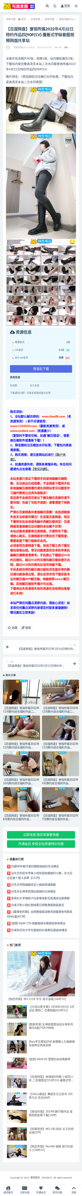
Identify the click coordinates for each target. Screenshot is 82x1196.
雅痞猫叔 (35, 1177)
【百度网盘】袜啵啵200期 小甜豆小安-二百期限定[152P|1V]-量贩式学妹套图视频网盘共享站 (51, 1080)
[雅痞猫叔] (8, 48)
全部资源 (35, 19)
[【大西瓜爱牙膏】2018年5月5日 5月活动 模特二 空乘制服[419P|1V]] (17, 1012)
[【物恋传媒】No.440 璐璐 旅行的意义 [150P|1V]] (17, 1151)
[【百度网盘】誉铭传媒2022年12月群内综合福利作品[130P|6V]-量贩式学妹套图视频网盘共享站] (21, 729)
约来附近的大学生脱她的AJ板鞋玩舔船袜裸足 (39, 930)
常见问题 (57, 1192)
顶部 (73, 1192)
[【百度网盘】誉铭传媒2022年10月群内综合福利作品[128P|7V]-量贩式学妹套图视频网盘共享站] (21, 765)
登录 (67, 6)
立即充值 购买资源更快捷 (41, 834)
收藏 (14, 627)
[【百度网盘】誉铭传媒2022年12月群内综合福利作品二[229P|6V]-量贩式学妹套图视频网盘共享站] (60, 694)
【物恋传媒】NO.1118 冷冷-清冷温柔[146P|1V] (36, 999)
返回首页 (8, 1192)
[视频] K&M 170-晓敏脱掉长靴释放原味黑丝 (38, 923)
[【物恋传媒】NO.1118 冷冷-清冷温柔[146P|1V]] (41, 973)
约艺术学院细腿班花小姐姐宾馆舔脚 (33, 884)
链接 (27, 627)
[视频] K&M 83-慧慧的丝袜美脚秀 (49, 1059)
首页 (23, 19)
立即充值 (24, 1192)
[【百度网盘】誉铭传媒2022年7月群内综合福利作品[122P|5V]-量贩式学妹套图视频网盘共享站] (60, 801)
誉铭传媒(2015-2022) (70, 19)
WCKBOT (47, 1177)
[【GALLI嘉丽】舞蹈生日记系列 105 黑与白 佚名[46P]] (17, 1099)
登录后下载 (41, 369)
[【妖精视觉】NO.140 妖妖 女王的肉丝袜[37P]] (17, 1134)
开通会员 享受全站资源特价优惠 (41, 844)
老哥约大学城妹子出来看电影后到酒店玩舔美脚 (40, 898)
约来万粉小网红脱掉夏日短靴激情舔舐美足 (37, 905)
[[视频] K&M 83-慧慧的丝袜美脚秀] (17, 1063)
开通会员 (41, 1192)
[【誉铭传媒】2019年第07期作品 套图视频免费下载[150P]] (17, 1116)
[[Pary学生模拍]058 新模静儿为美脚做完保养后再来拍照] (17, 1047)
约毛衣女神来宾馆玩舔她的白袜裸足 (33, 891)
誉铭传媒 (49, 19)
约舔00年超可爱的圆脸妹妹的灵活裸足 (35, 866)
